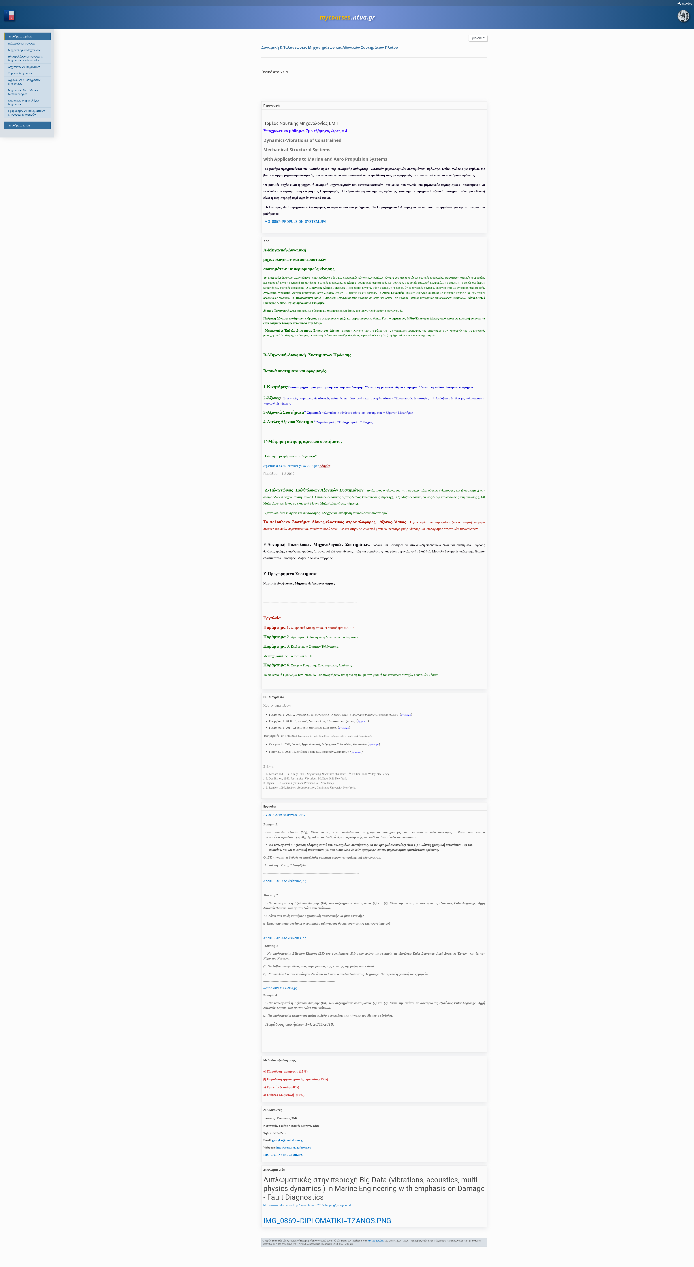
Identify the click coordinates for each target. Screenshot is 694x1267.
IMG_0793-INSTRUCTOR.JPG (283, 1154)
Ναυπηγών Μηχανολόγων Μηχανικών (24, 102)
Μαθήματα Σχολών (20, 36)
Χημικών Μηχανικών (20, 73)
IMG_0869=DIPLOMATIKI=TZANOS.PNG (327, 1221)
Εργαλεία (476, 38)
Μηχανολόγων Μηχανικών (24, 50)
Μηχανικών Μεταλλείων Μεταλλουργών (23, 92)
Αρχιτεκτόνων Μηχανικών (24, 67)
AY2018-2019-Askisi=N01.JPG (284, 815)
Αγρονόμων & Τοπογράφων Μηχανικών (24, 81)
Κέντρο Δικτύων (376, 1240)
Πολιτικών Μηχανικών (21, 43)
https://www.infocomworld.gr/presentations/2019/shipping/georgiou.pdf (307, 1205)
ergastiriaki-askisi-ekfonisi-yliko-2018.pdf (291, 466)
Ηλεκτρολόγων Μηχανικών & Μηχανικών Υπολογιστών (25, 58)
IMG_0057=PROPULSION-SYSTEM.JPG (295, 221)
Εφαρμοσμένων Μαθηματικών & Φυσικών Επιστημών (26, 112)
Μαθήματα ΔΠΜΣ (19, 125)
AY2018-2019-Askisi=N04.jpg (280, 988)
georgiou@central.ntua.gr (288, 1140)
